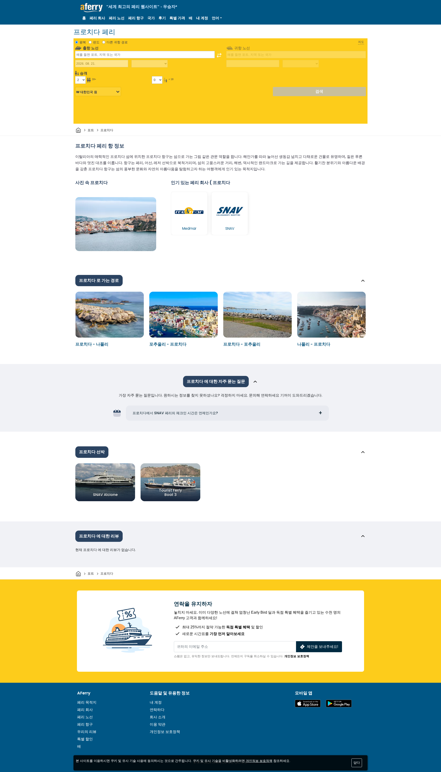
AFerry (83, 693)
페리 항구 (136, 18)
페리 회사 (97, 18)
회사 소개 (157, 717)
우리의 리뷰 (86, 731)
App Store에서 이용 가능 (308, 703)
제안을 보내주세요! (322, 647)
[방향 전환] (219, 55)
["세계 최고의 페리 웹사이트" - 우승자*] (91, 8)
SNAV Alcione (105, 494)
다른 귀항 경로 (117, 42)
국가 (151, 18)
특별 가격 (177, 18)
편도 (96, 42)
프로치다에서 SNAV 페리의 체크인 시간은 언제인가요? (175, 413)
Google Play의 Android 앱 (339, 703)
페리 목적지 (86, 702)
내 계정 (202, 18)
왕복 (82, 42)
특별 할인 (85, 739)
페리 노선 (116, 18)
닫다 (356, 762)
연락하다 (157, 709)
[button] (217, 18)
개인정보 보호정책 (296, 656)
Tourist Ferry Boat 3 (170, 492)
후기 (162, 18)
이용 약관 (157, 724)
